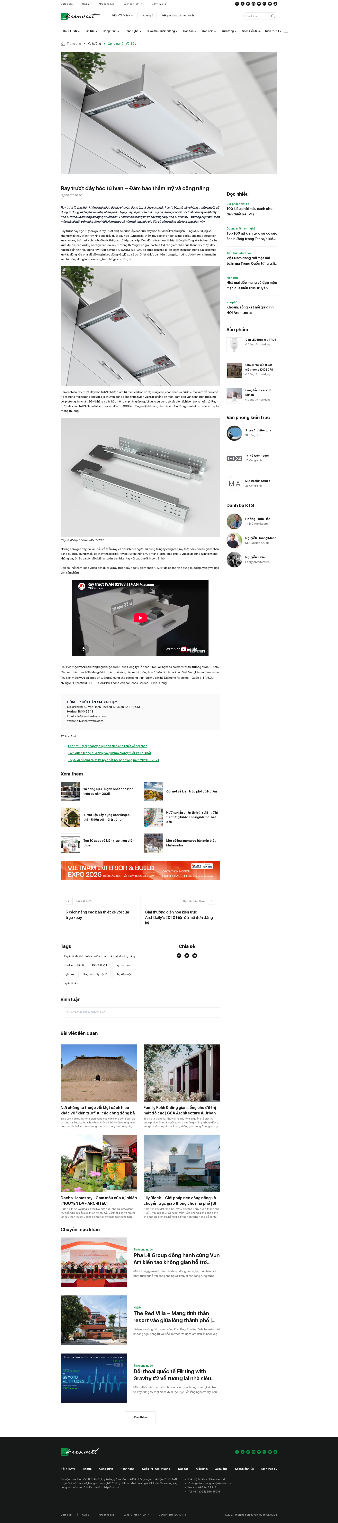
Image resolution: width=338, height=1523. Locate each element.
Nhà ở (137, 1307)
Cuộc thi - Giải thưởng (156, 1468)
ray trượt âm (71, 983)
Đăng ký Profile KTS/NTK (136, 1514)
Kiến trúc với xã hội (239, 253)
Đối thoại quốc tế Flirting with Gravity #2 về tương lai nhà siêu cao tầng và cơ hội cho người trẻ (173, 1375)
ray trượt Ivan (123, 965)
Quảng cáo (67, 4)
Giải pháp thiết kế (238, 203)
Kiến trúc (232, 277)
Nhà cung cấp (106, 4)
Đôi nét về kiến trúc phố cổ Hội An (191, 791)
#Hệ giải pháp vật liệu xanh (177, 15)
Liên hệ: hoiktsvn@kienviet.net (206, 1479)
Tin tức (87, 1468)
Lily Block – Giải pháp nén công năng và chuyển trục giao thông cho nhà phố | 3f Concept (180, 1203)
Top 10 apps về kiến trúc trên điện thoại (108, 843)
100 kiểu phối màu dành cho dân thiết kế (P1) (249, 211)
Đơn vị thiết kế (159, 4)
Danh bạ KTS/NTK (133, 4)
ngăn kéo (69, 974)
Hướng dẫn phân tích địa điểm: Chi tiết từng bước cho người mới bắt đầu (192, 817)
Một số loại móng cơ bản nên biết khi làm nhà (191, 843)
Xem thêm (140, 1417)
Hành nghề (127, 1468)
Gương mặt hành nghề (241, 228)
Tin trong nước (143, 1249)
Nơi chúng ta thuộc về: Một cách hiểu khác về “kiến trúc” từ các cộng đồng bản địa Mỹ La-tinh (99, 1113)
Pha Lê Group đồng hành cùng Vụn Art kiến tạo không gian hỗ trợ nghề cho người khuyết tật (176, 1259)
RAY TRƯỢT (99, 965)
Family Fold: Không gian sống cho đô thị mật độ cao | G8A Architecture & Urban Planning (180, 1113)
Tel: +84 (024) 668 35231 (204, 1491)
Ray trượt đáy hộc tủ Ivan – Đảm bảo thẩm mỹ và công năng (99, 956)
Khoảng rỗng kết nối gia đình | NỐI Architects (251, 310)
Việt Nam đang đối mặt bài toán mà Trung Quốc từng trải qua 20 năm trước (251, 261)
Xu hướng (221, 1468)
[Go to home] (80, 16)
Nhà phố (232, 302)
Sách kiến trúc (244, 1468)
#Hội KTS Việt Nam (122, 15)
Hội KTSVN (68, 1468)
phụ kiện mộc (124, 974)
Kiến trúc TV (269, 1468)
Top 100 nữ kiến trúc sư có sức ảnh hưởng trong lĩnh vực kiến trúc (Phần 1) (252, 236)
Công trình (106, 1468)
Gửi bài (85, 4)
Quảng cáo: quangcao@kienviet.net (210, 1483)
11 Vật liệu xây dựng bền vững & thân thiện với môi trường (106, 817)
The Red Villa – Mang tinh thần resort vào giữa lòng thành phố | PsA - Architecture (172, 1317)
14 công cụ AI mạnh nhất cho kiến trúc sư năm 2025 (108, 791)
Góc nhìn (202, 1468)
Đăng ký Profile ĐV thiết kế (172, 1514)
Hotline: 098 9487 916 (202, 1487)
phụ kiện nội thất (74, 965)
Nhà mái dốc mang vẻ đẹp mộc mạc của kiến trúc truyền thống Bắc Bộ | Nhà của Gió (252, 286)
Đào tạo (183, 1468)
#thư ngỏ (147, 15)
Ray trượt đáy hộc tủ (95, 974)
